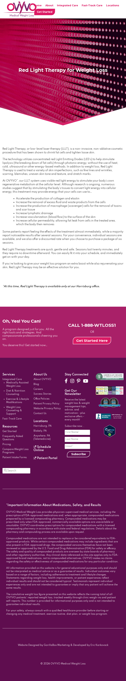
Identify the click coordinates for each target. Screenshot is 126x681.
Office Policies (41, 399)
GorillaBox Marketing (57, 645)
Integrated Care (67, 5)
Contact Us (39, 413)
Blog (36, 384)
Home (38, 5)
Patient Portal (46, 458)
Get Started (44, 11)
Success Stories (42, 394)
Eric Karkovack (99, 645)
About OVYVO (42, 379)
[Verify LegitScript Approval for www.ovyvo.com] (109, 436)
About (49, 5)
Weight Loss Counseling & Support (14, 410)
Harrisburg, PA (42, 426)
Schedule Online (42, 449)
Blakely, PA (40, 431)
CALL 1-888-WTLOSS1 (92, 325)
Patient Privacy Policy (46, 404)
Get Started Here (92, 340)
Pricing (6, 444)
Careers (38, 389)
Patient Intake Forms (14, 457)
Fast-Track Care (92, 5)
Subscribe (78, 454)
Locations (112, 5)
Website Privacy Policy (47, 408)
